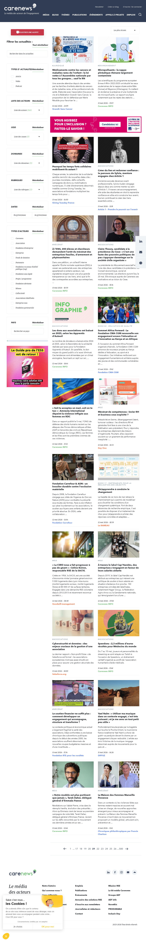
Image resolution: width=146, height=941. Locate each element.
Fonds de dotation (23, 258)
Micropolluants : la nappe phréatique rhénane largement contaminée (115, 73)
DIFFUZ (101, 755)
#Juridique (58, 65)
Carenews (19, 238)
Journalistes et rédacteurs (87, 909)
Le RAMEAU (103, 525)
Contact (79, 914)
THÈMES (65, 15)
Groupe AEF (114, 895)
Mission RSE (114, 886)
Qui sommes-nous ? (52, 890)
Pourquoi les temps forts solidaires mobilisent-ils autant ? (71, 168)
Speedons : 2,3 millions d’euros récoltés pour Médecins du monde (117, 645)
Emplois (131, 15)
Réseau (18, 288)
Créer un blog (113, 7)
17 (76, 848)
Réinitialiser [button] (38, 69)
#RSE (100, 407)
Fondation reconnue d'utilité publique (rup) (27, 268)
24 (106, 848)
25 (111, 848)
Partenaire (20, 262)
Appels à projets (115, 15)
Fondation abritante (23, 284)
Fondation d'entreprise (24, 248)
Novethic (112, 904)
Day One (102, 448)
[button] (6, 936)
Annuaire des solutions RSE (88, 900)
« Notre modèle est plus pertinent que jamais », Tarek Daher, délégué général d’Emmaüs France (72, 798)
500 (121, 848)
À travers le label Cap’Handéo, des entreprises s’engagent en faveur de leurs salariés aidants (118, 568)
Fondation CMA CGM (108, 372)
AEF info (112, 900)
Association (20, 243)
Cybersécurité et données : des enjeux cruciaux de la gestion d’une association (72, 646)
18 (81, 848)
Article (18, 76)
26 (115, 848)
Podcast (19, 86)
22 (98, 848)
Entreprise (20, 253)
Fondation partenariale (25, 308)
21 (93, 848)
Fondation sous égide (24, 274)
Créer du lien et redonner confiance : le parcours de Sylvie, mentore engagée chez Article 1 (118, 173)
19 (85, 848)
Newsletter (99, 7)
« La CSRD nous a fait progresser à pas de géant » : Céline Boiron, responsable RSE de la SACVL (71, 568)
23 (102, 848)
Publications (79, 15)
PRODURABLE (115, 909)
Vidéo (18, 81)
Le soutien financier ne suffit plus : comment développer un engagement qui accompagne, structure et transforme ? (71, 717)
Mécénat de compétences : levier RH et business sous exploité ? (118, 413)
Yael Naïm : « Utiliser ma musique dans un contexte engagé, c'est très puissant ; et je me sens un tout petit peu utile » (118, 717)
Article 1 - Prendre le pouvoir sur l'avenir (118, 209)
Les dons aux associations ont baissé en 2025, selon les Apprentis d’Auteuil (72, 333)
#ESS (54, 790)
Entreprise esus (21, 303)
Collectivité (20, 293)
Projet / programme (23, 279)
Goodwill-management (63, 604)
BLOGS (55, 15)
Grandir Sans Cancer (62, 109)
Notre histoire (49, 886)
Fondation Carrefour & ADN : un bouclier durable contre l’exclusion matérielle (71, 486)
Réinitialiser (38, 154)
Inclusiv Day (114, 914)
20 (89, 848)
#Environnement (107, 65)
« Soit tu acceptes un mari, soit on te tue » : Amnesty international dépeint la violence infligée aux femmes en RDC (72, 412)
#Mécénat (57, 244)
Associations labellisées (25, 298)
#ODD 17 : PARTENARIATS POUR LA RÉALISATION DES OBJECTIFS (114, 484)
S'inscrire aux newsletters (87, 904)
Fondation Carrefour (62, 523)
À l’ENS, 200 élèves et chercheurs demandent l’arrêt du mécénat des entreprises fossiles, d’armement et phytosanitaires (72, 253)
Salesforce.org (59, 674)
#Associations (106, 166)
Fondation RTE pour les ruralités (68, 755)
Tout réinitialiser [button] (40, 45)
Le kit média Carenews (119, 890)
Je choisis (17, 926)
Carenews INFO (105, 106)
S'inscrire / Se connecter (132, 7)
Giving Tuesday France (63, 203)
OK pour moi (48, 926)
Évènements (96, 15)
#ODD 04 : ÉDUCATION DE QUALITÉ (115, 326)
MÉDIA (46, 15)
